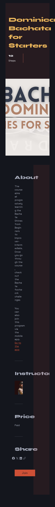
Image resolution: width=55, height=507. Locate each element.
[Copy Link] (24, 458)
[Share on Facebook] (13, 458)
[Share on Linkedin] (21, 458)
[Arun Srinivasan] (19, 387)
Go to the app (18, 346)
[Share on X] (17, 458)
